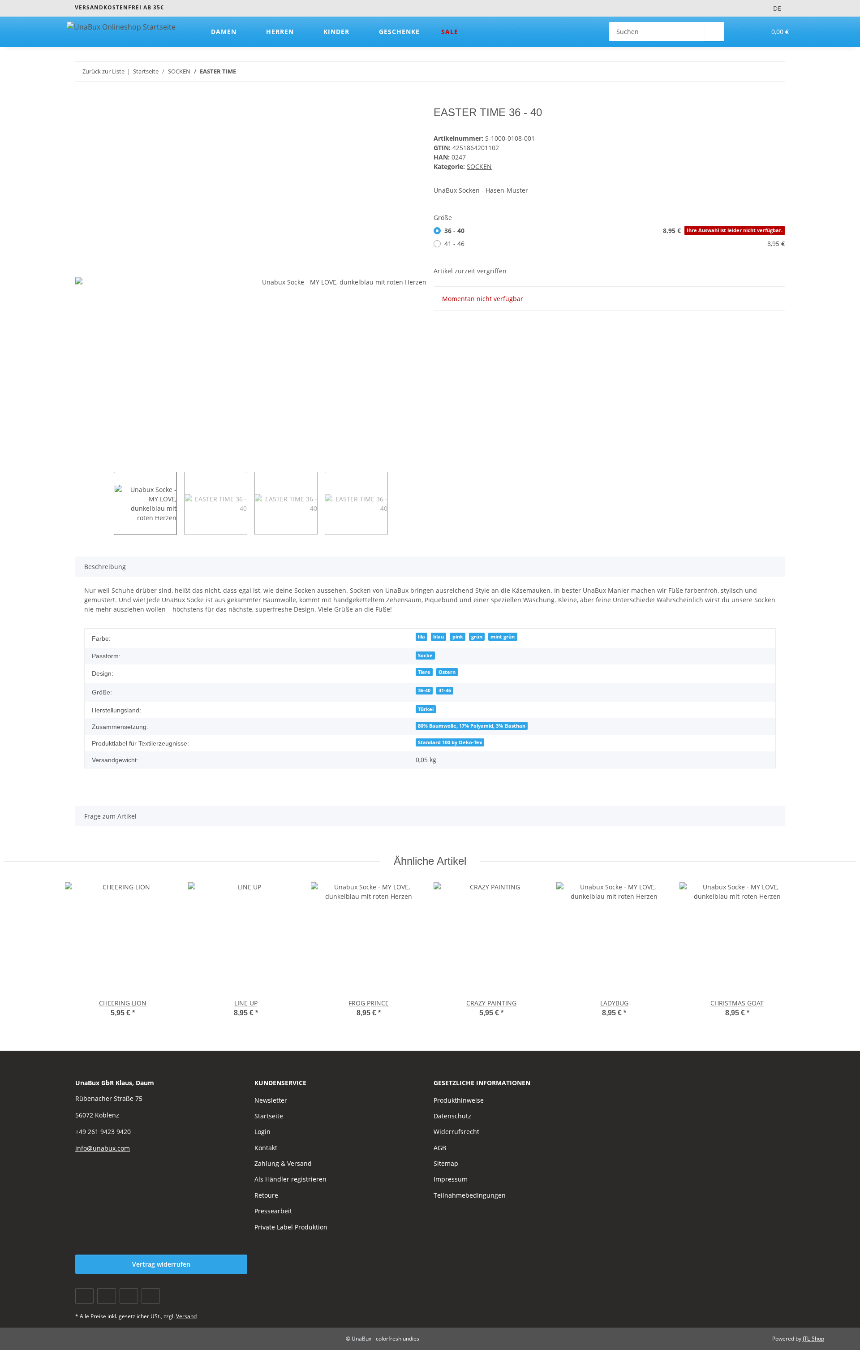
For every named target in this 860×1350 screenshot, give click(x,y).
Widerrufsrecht (456, 1131)
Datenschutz (452, 1116)
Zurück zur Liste (103, 71)
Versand (186, 1316)
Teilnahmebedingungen (470, 1195)
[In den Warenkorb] (82, 101)
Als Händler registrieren (290, 1179)
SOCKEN (479, 166)
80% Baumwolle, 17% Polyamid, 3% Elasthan (471, 726)
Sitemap (446, 1163)
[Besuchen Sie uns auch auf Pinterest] (129, 1296)
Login (262, 1131)
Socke (425, 655)
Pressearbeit (273, 1211)
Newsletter (270, 1100)
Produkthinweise (459, 1100)
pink (457, 637)
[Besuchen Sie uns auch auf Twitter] (106, 1296)
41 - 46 (614, 243)
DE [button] (777, 8)
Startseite (268, 1116)
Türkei (426, 709)
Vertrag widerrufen (161, 1264)
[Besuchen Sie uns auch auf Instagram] (151, 1296)
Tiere (424, 672)
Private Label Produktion (290, 1227)
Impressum (451, 1179)
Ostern (447, 672)
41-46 (445, 690)
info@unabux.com (102, 1148)
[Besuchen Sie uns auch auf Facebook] (84, 1296)
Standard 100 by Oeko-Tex (450, 742)
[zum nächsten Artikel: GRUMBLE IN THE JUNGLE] (775, 71)
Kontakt (265, 1147)
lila (421, 637)
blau (438, 637)
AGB (440, 1147)
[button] (740, 31)
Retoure (266, 1195)
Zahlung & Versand (283, 1163)
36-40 (424, 690)
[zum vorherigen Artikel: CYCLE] (755, 71)
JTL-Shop (813, 1338)
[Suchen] (714, 31)
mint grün (502, 637)
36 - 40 (613, 230)
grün (476, 637)
